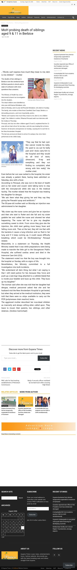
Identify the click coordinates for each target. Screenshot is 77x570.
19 (10, 528)
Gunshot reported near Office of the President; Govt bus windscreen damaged (64, 66)
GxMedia (15, 568)
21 (16, 528)
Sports (43, 17)
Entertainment (51, 17)
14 (16, 524)
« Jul (2, 537)
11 (6, 524)
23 (22, 528)
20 (13, 528)
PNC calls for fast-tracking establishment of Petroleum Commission (10, 383)
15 (19, 524)
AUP (49, 2)
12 (10, 524)
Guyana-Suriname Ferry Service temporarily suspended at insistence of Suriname (63, 57)
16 (22, 524)
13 (13, 524)
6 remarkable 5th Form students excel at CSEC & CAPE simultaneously (42, 410)
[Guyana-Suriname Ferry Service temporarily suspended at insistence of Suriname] (8, 402)
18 (6, 528)
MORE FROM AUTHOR (29, 392)
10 (3, 524)
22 (19, 528)
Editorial (29, 17)
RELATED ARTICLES (9, 392)
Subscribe (43, 358)
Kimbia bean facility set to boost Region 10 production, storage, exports (64, 94)
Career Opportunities (64, 2)
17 (3, 528)
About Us (54, 2)
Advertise (44, 2)
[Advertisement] (25, 54)
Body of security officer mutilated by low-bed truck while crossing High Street (39, 383)
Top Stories (11, 17)
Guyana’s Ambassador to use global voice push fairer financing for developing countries (64, 85)
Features (36, 17)
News (18, 17)
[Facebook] (72, 4)
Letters (23, 17)
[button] (73, 17)
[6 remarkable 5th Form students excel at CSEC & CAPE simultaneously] (42, 402)
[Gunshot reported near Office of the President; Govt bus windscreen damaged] (25, 402)
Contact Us (60, 17)
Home (38, 2)
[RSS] (74, 4)
